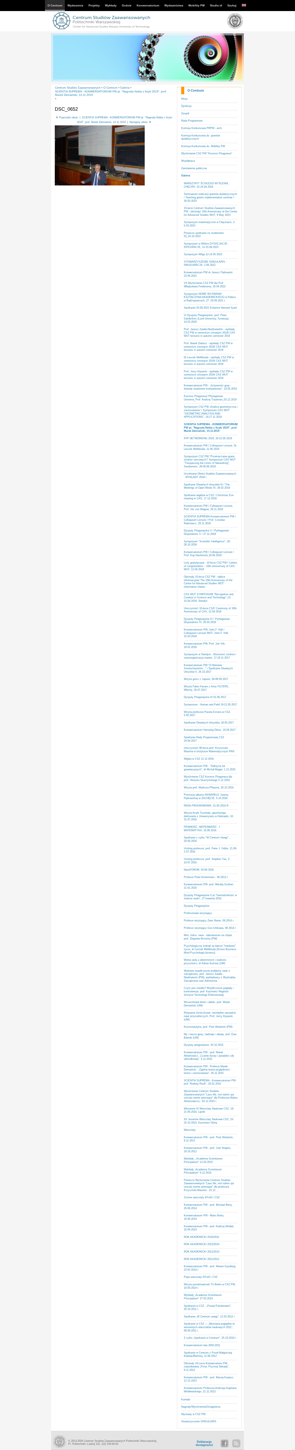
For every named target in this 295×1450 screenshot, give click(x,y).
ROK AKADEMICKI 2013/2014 (201, 1244)
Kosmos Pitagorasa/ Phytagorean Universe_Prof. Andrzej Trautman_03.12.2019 (210, 398)
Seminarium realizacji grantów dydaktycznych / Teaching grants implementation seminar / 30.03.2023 (210, 197)
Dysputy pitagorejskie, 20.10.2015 (203, 1044)
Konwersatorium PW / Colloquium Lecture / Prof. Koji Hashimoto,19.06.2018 (209, 554)
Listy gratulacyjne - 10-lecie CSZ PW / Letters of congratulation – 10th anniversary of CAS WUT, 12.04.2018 (210, 566)
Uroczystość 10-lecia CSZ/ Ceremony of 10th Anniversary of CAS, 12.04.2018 (210, 610)
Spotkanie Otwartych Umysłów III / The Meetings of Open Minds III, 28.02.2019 (207, 486)
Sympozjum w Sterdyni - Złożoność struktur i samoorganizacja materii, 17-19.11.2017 (210, 656)
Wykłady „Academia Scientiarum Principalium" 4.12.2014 (203, 1171)
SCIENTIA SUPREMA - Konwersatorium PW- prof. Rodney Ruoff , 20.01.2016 (210, 1082)
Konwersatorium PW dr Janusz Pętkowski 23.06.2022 (208, 274)
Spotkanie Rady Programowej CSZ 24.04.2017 (204, 739)
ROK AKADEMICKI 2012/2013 (201, 1251)
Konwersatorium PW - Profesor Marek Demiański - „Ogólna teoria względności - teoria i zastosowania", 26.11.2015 (207, 1069)
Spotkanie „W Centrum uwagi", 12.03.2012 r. (209, 1316)
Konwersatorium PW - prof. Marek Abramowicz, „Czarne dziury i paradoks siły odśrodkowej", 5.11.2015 (209, 1055)
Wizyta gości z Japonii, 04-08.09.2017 (206, 678)
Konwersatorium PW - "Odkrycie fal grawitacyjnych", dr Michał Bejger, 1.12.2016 (209, 767)
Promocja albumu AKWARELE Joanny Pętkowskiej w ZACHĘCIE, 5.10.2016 (206, 796)
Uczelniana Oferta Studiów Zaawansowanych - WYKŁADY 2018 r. (210, 475)
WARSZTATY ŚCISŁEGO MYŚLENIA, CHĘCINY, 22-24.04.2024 (206, 185)
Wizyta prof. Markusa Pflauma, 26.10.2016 (209, 787)
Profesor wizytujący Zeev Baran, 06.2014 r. (209, 920)
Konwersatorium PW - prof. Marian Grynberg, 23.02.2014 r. (210, 1268)
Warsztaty (190, 1129)
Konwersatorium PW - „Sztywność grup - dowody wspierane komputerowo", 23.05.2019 (210, 387)
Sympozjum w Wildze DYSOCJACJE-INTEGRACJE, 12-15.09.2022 (206, 245)
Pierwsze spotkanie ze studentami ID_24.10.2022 (204, 234)
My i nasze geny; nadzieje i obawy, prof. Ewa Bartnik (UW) (210, 1036)
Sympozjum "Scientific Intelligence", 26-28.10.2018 (207, 543)
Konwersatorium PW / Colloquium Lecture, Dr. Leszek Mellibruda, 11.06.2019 (210, 447)
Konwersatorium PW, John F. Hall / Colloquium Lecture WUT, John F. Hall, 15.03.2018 (206, 633)
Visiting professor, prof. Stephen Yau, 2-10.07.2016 (207, 861)
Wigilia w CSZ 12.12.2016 (199, 758)
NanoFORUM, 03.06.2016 (199, 869)
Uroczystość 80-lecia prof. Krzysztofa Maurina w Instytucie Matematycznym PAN (209, 749)
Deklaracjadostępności (204, 1443)
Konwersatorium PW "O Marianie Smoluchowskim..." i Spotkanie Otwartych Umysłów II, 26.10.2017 (208, 668)
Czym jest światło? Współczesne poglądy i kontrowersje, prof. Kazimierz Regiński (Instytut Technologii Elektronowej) (209, 991)
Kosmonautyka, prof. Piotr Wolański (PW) (208, 1026)
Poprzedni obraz (68, 117)
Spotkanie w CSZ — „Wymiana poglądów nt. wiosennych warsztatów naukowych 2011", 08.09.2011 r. (209, 1327)
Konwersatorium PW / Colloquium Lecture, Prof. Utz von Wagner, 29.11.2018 (208, 507)
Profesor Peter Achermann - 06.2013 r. (206, 877)
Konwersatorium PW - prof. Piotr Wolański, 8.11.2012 (209, 1139)
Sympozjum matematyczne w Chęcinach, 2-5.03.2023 (209, 224)
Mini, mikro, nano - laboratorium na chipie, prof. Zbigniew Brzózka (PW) (208, 937)
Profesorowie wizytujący (198, 913)
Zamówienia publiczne (194, 168)
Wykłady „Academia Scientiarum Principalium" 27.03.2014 (203, 1296)
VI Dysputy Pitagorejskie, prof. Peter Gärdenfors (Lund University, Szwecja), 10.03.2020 (206, 318)
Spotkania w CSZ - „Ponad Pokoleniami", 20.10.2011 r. (208, 1307)
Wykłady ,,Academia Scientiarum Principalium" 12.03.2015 (203, 1160)
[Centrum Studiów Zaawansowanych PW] (101, 29)
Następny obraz (138, 122)
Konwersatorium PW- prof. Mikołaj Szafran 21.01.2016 (208, 886)
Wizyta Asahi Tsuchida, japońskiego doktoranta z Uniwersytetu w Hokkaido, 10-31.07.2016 (209, 816)
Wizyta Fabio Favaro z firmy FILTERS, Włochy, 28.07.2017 (206, 688)
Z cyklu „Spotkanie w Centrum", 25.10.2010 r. (210, 1337)
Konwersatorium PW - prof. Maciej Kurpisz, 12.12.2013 (209, 1379)
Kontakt (185, 1399)
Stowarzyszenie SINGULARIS (198, 1421)
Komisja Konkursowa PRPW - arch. (202, 128)
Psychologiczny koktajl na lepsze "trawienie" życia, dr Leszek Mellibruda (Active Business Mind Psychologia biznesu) (210, 949)
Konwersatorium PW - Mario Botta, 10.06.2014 (204, 1217)
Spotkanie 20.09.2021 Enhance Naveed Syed (210, 307)
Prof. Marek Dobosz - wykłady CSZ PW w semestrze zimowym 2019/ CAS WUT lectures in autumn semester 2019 (208, 346)
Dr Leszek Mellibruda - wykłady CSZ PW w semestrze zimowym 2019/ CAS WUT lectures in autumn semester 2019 (209, 360)
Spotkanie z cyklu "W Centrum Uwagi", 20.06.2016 (206, 839)
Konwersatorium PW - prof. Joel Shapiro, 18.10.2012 (207, 1149)
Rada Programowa (191, 120)
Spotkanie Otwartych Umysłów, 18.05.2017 (209, 722)
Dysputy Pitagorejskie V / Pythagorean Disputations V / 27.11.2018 (206, 532)
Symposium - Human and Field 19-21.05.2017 (210, 704)
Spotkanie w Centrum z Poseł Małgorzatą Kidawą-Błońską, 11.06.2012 (208, 1354)
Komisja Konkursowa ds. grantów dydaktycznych (200, 137)
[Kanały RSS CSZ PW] (236, 1443)
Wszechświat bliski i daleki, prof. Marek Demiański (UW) (207, 1004)
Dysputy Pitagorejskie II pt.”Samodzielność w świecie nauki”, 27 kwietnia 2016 (210, 897)
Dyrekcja (186, 105)
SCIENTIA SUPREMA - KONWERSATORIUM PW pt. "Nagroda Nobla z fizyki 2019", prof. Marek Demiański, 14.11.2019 (211, 427)
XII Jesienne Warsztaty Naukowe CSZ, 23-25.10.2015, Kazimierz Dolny (209, 1121)
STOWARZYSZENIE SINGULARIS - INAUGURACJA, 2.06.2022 (205, 263)
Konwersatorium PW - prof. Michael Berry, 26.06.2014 (208, 1206)
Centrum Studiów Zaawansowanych (78, 87)
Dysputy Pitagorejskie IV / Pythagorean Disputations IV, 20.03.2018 (207, 620)
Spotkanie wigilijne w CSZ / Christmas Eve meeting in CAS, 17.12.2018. (209, 497)
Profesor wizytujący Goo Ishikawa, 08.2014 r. (210, 927)
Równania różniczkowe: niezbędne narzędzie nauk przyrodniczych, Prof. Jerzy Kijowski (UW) (210, 1016)
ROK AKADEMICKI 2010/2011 (201, 1236)
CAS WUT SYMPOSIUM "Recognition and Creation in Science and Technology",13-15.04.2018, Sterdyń (208, 597)
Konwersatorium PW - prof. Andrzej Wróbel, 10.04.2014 (209, 1228)
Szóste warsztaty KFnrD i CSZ (202, 1197)
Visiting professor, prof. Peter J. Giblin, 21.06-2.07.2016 (210, 850)
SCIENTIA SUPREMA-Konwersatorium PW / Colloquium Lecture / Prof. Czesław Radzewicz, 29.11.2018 (210, 520)
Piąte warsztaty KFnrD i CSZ (201, 1276)
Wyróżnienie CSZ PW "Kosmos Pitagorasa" (206, 153)
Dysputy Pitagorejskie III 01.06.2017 (205, 697)
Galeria (185, 175)
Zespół (185, 113)
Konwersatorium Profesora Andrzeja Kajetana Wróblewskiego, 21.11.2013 (210, 1390)
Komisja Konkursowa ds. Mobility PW (203, 146)
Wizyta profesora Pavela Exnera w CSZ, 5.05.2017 (207, 713)
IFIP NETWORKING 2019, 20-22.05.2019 (208, 438)
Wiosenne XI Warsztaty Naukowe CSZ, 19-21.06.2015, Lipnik (209, 1110)
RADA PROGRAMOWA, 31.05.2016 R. (206, 805)
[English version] (244, 5)
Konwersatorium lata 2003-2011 (202, 1345)
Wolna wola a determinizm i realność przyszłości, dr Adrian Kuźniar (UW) (205, 961)
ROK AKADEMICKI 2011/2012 (201, 1259)
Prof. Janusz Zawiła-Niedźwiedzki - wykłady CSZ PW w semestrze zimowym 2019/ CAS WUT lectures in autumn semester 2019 (209, 332)
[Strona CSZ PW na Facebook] (225, 1443)
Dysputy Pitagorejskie (196, 905)
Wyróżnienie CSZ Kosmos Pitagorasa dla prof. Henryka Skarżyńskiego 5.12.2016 (208, 778)
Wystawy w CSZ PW (193, 1414)
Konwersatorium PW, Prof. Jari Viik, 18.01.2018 (205, 645)
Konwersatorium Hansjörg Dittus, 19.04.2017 (210, 729)
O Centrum (195, 90)
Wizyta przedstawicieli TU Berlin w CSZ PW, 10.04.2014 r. (210, 1286)
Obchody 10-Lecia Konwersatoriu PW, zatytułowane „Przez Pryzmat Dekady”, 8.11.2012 (206, 1366)
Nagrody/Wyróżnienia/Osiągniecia (200, 1406)
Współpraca (188, 160)
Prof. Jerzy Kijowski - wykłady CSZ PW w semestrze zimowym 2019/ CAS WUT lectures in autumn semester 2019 (208, 375)
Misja (184, 98)
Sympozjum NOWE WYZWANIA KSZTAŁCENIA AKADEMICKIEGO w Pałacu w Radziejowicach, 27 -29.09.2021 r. (210, 297)
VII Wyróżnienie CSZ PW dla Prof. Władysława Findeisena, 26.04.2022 (205, 284)
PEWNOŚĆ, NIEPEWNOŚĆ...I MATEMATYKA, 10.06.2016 (202, 828)
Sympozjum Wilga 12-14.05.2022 (203, 254)
